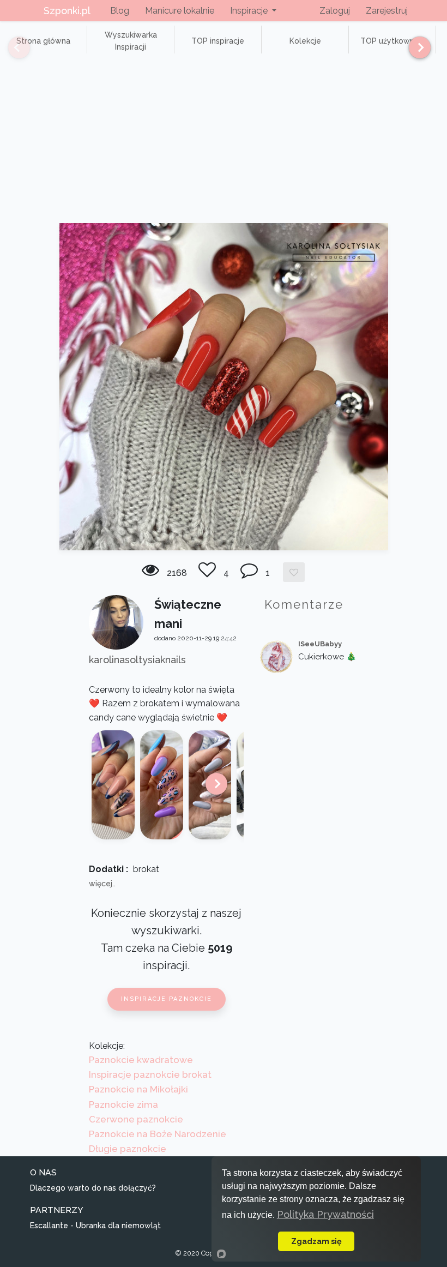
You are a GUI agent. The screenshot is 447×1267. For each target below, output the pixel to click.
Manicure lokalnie (179, 10)
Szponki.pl (67, 10)
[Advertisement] (223, 141)
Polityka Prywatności (325, 1214)
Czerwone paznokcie (136, 1119)
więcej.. (102, 883)
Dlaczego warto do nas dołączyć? (93, 1188)
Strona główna (43, 41)
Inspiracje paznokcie (166, 998)
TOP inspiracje (217, 41)
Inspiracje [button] (250, 10)
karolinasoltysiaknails (137, 659)
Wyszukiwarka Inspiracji (131, 41)
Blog (119, 10)
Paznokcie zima (123, 1104)
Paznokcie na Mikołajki (138, 1089)
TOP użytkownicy (392, 41)
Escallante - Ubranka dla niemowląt (95, 1225)
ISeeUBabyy (320, 644)
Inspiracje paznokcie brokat (150, 1074)
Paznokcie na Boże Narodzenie (157, 1133)
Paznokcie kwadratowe (141, 1059)
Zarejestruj (387, 10)
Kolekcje (305, 41)
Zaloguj (334, 10)
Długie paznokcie (127, 1148)
